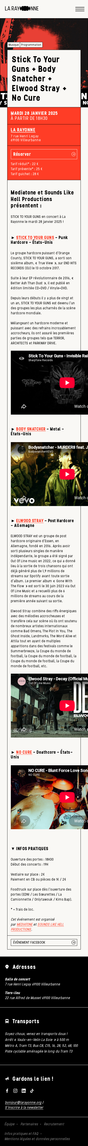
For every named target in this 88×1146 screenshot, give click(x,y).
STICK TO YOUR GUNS (35, 237)
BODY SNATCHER (31, 429)
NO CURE (24, 752)
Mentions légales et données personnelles (37, 1139)
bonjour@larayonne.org (23, 1102)
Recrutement (54, 1124)
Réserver (22, 154)
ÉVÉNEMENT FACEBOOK (29, 942)
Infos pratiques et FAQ (21, 1133)
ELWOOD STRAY (30, 520)
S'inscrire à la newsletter (24, 1107)
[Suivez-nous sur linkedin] (24, 1091)
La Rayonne (23, 130)
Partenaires (29, 1124)
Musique (14, 44)
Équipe (9, 1124)
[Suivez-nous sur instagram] (15, 1091)
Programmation (31, 44)
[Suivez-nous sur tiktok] (32, 1091)
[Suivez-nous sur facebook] (7, 1091)
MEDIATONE (24, 924)
